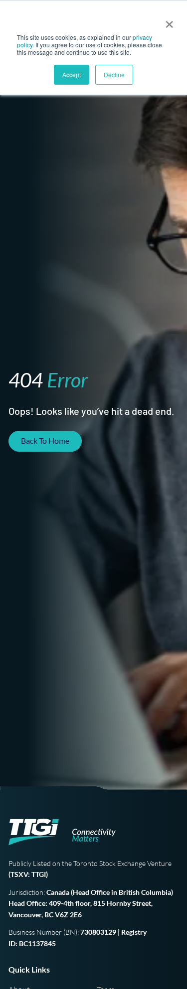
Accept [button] (71, 74)
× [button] (167, 20)
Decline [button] (114, 74)
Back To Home (45, 440)
